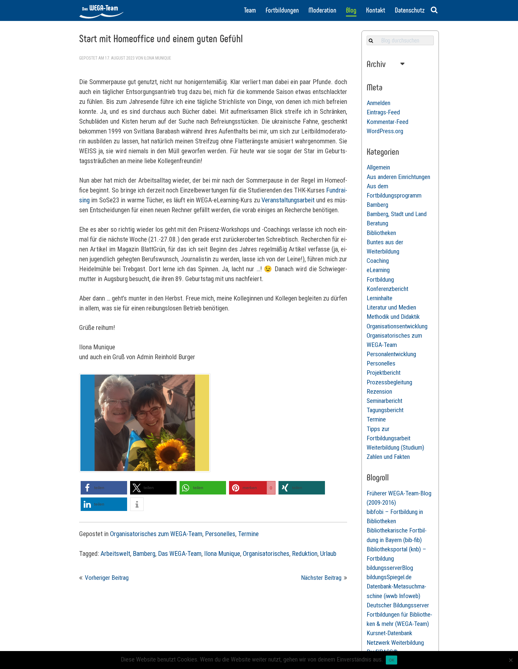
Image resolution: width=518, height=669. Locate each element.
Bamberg (144, 553)
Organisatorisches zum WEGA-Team (156, 534)
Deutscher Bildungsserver (398, 605)
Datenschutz (409, 10)
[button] (104, 487)
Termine (248, 534)
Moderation (322, 10)
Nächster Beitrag (321, 577)
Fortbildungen (282, 10)
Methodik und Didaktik (393, 316)
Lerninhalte (379, 298)
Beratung (377, 223)
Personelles (220, 534)
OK (391, 660)
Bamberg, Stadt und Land (397, 214)
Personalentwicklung (391, 354)
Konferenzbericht (387, 288)
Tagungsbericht (385, 410)
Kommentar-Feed (387, 121)
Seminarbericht (384, 400)
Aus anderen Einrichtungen (398, 176)
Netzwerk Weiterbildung (395, 642)
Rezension (379, 391)
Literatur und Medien (391, 307)
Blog (351, 10)
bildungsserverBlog (390, 567)
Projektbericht (383, 372)
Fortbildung (380, 279)
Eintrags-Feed (383, 112)
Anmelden (378, 103)
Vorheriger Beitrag (107, 577)
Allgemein (378, 167)
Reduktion (304, 553)
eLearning (378, 270)
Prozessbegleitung (389, 382)
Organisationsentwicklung (397, 326)
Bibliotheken (381, 232)
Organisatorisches (266, 553)
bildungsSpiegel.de (389, 577)
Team (250, 10)
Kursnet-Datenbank (389, 633)
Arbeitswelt (115, 553)
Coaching (378, 260)
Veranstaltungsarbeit (287, 200)
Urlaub (328, 553)
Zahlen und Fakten (388, 456)
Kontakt (375, 10)
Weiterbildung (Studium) (395, 447)
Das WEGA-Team (179, 553)
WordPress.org (385, 131)
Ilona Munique (157, 58)
